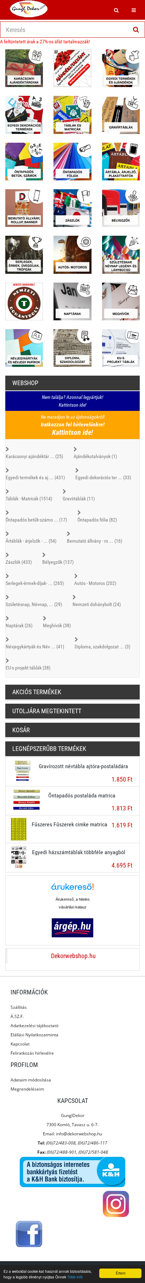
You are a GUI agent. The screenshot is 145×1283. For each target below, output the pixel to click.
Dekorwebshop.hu (73, 956)
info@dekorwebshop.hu (79, 1134)
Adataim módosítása (31, 1080)
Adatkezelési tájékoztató (34, 1026)
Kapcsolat (20, 1044)
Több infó (75, 1276)
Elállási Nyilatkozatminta (34, 1035)
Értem (120, 1273)
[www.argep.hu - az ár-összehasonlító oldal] (72, 927)
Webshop (25, 383)
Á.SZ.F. (17, 1016)
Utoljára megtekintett (46, 711)
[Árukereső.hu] (72, 889)
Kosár (21, 730)
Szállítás (19, 1007)
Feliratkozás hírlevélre (32, 1053)
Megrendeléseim (27, 1089)
